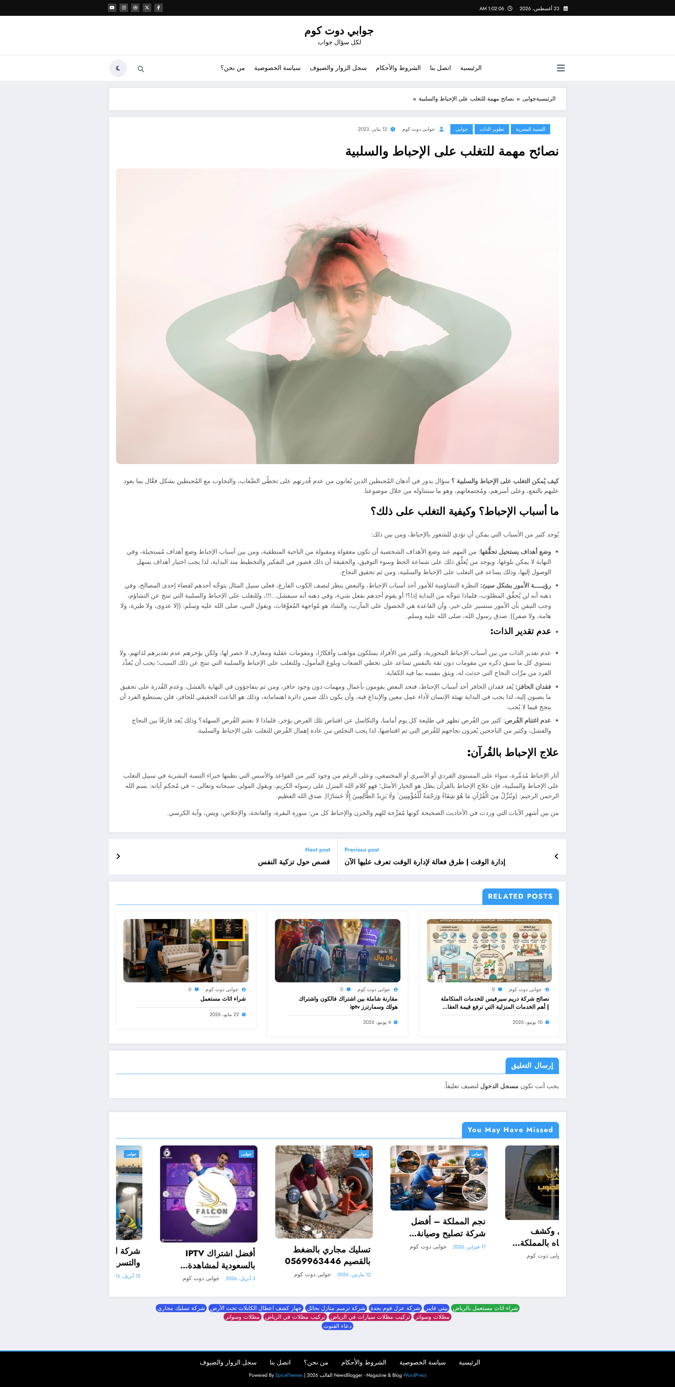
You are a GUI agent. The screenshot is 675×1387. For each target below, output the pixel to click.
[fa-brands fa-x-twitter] (147, 8)
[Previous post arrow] (556, 856)
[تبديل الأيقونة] (560, 69)
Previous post (362, 849)
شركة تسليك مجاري (181, 1304)
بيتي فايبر (436, 1304)
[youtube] (112, 8)
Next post (317, 849)
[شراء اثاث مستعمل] (186, 950)
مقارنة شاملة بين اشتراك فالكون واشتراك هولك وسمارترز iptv (348, 1002)
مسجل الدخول (499, 1086)
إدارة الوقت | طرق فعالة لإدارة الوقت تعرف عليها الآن (425, 862)
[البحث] (141, 69)
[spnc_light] (118, 68)
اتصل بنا (440, 67)
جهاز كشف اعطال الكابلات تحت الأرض (255, 1304)
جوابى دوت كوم (418, 129)
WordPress (414, 1371)
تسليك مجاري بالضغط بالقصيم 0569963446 (169, 1255)
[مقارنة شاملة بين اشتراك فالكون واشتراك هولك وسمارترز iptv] (337, 950)
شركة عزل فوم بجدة (395, 1304)
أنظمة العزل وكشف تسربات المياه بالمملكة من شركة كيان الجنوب (401, 1236)
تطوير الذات (492, 129)
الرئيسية (471, 67)
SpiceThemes (289, 1371)
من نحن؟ (232, 67)
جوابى (461, 129)
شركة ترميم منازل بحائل (336, 1304)
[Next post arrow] (118, 856)
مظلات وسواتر (432, 1313)
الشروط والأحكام (398, 67)
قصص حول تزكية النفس (294, 862)
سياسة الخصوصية (277, 67)
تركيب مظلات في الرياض (295, 1313)
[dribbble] (135, 8)
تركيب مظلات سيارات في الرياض (370, 1313)
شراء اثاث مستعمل (223, 999)
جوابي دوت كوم (339, 30)
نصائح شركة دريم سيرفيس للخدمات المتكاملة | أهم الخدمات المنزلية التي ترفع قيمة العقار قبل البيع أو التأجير (495, 1003)
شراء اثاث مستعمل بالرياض (485, 1304)
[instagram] (124, 8)
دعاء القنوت (337, 1322)
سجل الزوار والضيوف (338, 67)
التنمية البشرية (530, 129)
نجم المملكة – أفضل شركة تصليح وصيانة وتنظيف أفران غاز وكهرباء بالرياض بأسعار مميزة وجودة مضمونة (281, 1227)
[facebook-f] (158, 8)
